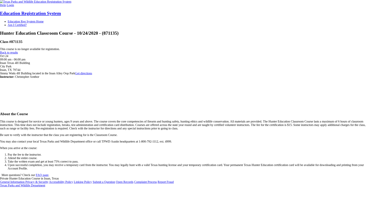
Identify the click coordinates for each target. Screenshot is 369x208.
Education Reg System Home (26, 21)
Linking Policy (83, 182)
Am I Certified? (17, 25)
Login (10, 5)
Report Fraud (166, 182)
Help (3, 5)
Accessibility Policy (61, 182)
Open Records (124, 182)
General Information (12, 182)
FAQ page (42, 175)
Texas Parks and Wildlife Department (22, 185)
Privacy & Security (36, 182)
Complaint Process (145, 182)
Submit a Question (104, 182)
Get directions (83, 73)
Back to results (9, 52)
